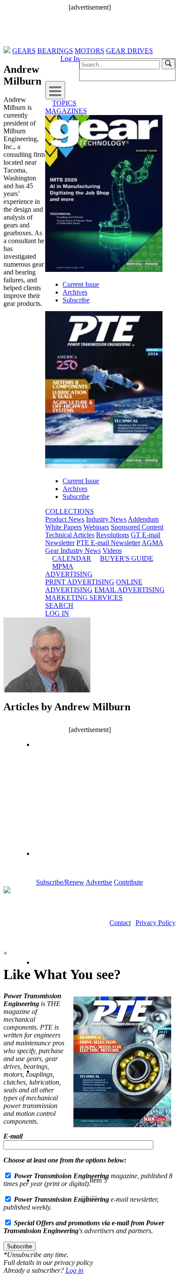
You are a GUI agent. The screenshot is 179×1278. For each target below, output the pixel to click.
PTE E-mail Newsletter (108, 542)
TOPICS (64, 103)
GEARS (24, 50)
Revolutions (112, 535)
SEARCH (59, 605)
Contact (120, 922)
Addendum (143, 519)
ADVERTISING (69, 574)
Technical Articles (69, 535)
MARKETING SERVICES (84, 597)
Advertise (99, 882)
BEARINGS (55, 50)
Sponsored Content (137, 527)
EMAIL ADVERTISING (129, 589)
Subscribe (76, 300)
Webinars (96, 527)
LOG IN (57, 613)
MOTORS (89, 50)
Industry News (106, 519)
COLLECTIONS (69, 511)
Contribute (128, 882)
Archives (75, 292)
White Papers (63, 527)
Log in (74, 1270)
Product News (64, 519)
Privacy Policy (156, 922)
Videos (112, 550)
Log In (69, 58)
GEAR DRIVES (129, 50)
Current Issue (81, 284)
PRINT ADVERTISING (79, 582)
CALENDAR (71, 558)
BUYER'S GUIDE (126, 558)
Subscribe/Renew (60, 882)
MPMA (62, 566)
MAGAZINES (66, 111)
